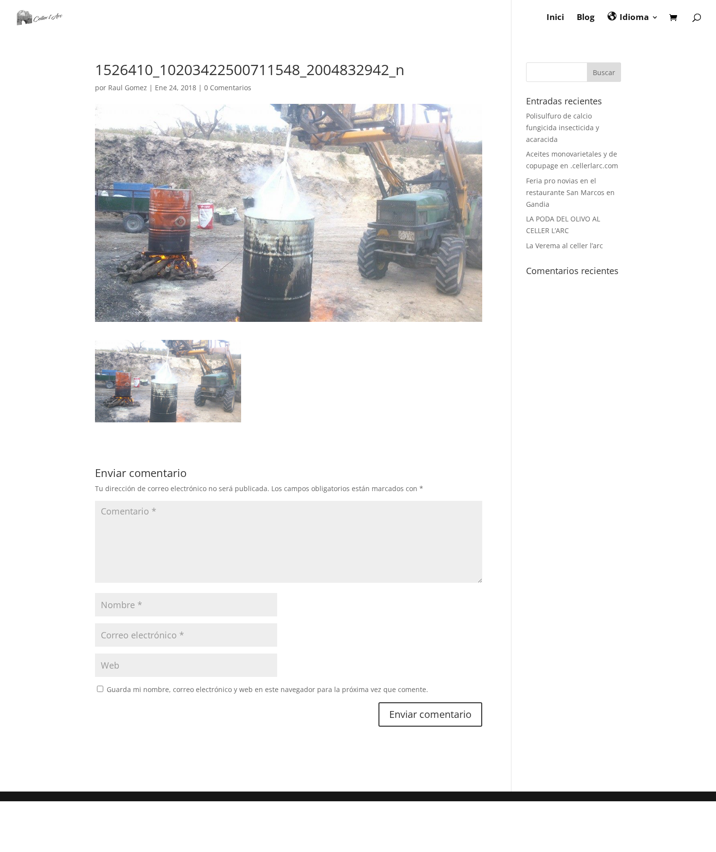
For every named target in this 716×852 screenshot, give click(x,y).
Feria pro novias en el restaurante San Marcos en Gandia (570, 192)
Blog (586, 18)
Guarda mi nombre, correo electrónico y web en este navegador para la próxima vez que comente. (267, 689)
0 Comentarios (227, 87)
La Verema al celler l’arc (564, 245)
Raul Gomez (127, 87)
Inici (555, 18)
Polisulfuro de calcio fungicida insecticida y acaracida (562, 127)
